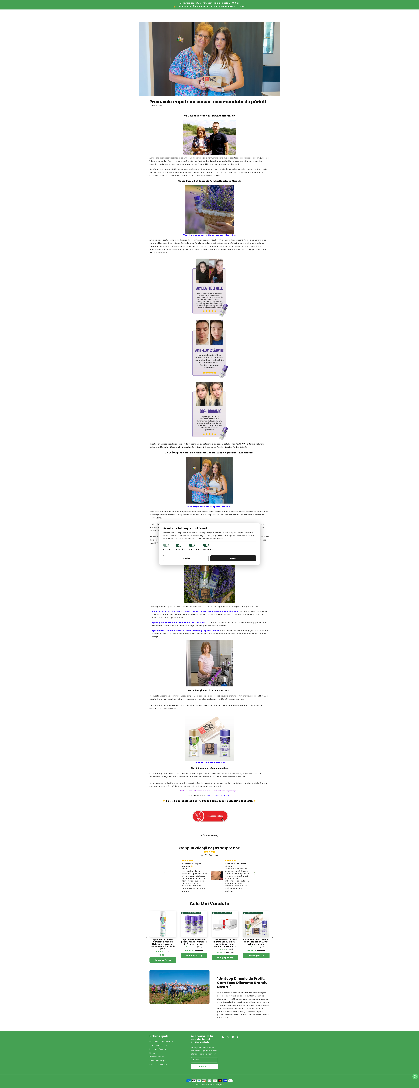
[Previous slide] (146, 937)
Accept (233, 558)
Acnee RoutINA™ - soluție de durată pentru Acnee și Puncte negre (256, 941)
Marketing (194, 549)
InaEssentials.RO (206, 1085)
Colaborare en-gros (157, 1061)
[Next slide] (272, 937)
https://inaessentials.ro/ (219, 795)
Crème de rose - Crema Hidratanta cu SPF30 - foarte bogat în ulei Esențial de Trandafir (225, 943)
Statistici (180, 549)
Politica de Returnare (158, 1049)
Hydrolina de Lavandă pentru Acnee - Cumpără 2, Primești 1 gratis (194, 941)
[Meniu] (150, 15)
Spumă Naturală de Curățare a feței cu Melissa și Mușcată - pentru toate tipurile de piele (163, 944)
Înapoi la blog (210, 835)
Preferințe (208, 549)
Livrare (152, 1053)
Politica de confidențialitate (161, 1041)
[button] (258, 15)
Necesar (167, 549)
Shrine (222, 1085)
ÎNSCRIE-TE (204, 1066)
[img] (209, 851)
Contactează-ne (156, 1057)
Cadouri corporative (158, 1064)
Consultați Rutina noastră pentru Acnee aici (209, 506)
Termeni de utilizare (158, 1045)
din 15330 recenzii (209, 855)
